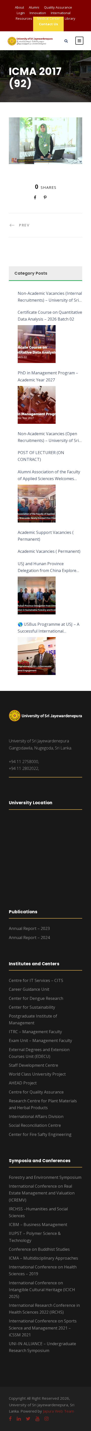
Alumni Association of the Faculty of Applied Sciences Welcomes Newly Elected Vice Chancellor (49, 475)
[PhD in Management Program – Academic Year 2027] (37, 405)
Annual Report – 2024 (29, 937)
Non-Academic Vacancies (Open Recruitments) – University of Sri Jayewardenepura (48, 437)
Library (70, 18)
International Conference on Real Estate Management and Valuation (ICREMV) (42, 1193)
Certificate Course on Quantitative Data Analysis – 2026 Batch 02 (50, 315)
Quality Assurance (58, 7)
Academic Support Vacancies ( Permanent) (46, 536)
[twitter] (28, 1419)
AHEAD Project (23, 1083)
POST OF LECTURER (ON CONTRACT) (41, 456)
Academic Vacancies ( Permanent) (49, 551)
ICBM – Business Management (38, 1224)
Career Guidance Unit (29, 989)
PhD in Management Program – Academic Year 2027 (48, 376)
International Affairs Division (36, 1116)
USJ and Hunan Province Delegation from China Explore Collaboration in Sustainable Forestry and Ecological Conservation (47, 567)
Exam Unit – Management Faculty (40, 1040)
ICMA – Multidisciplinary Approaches (43, 1258)
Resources (24, 18)
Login (21, 13)
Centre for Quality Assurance (36, 1092)
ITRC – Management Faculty (35, 1031)
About (19, 7)
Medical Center (48, 18)
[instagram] (46, 1419)
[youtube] (37, 1419)
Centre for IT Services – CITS (36, 980)
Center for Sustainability (32, 1007)
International (61, 13)
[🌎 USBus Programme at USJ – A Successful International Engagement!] (37, 656)
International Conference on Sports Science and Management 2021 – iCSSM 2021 (43, 1327)
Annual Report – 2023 (29, 928)
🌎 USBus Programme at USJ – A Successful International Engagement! (48, 628)
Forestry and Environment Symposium (45, 1177)
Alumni (34, 7)
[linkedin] (19, 1419)
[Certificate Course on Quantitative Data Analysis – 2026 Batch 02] (37, 344)
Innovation (38, 13)
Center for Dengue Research (36, 998)
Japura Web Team (58, 1411)
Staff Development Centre (33, 1065)
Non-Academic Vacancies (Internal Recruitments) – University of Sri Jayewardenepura (50, 297)
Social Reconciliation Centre (35, 1125)
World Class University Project (37, 1074)
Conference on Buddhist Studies (39, 1249)
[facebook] (10, 1419)
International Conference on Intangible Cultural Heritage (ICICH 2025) (42, 1289)
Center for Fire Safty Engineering (40, 1134)
